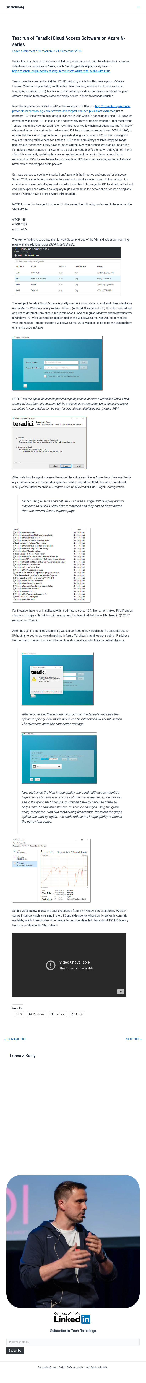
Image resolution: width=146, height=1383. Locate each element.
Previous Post (14, 1039)
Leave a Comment (23, 51)
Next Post (134, 1039)
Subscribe (15, 1350)
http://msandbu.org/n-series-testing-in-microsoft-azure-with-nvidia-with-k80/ (61, 71)
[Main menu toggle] (138, 7)
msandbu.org (15, 7)
